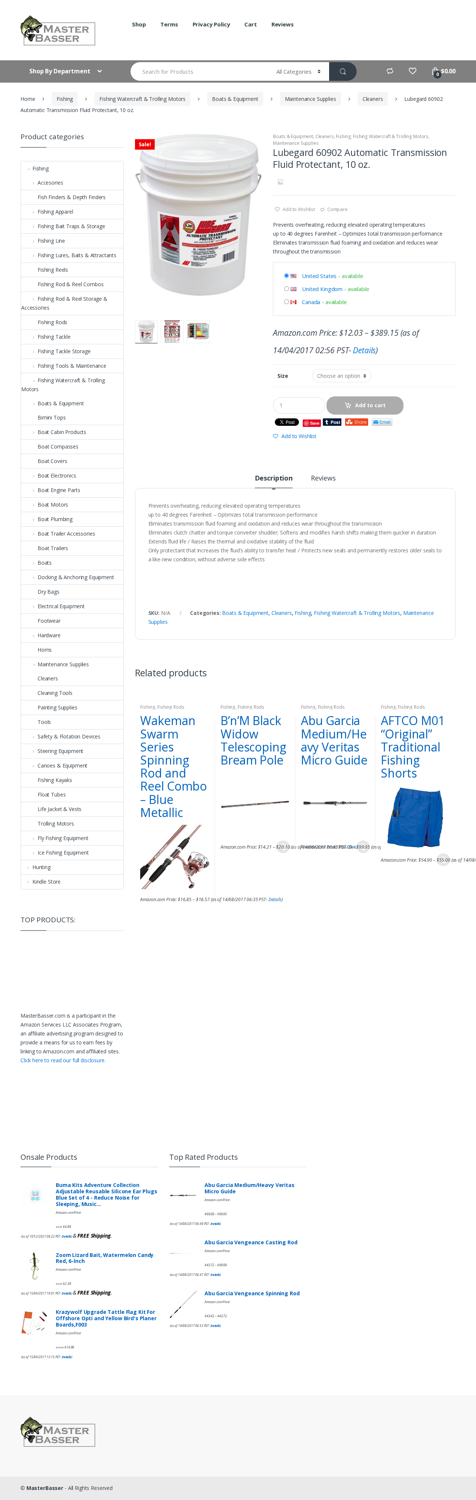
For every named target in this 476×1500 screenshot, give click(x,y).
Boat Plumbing (55, 519)
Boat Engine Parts (59, 490)
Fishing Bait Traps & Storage (71, 226)
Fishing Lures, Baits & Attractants (77, 255)
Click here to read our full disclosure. (63, 1060)
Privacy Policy (211, 24)
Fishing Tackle (54, 336)
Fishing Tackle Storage (64, 351)
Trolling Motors (56, 823)
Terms (169, 24)
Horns (45, 649)
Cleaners (373, 98)
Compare (337, 209)
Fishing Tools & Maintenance (72, 365)
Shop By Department (60, 71)
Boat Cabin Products (62, 431)
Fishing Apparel (55, 211)
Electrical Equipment (61, 606)
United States (319, 276)
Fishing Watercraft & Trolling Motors (142, 98)
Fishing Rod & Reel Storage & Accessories (64, 303)
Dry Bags (49, 591)
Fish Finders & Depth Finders (72, 197)
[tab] (274, 481)
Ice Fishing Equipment (63, 852)
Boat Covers (52, 461)
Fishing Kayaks (55, 779)
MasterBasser (44, 1487)
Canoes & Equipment (62, 765)
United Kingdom (322, 289)
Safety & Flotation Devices (69, 736)
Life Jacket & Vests (59, 809)
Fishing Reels (53, 269)
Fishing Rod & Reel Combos (71, 284)
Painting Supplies (57, 707)
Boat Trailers (53, 548)
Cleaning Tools (55, 692)
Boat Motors (53, 504)
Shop (139, 24)
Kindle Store (46, 881)
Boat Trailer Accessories (66, 533)
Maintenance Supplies (310, 98)
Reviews (282, 24)
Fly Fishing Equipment (63, 838)
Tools (44, 721)
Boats (45, 562)
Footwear (49, 620)
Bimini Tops (51, 417)
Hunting (41, 867)
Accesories (50, 182)
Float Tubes (51, 794)
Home (27, 98)
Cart (250, 24)
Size (282, 376)
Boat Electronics (57, 475)
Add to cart (370, 405)
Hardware (49, 635)
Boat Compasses (58, 446)
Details (364, 350)
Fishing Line (51, 240)
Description (274, 478)
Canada (311, 302)
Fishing (65, 98)
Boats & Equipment (235, 98)
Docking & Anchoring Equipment (76, 577)
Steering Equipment (60, 750)
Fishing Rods (170, 707)
